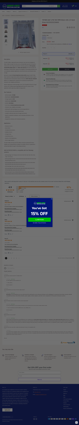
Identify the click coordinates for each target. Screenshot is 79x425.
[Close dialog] (51, 198)
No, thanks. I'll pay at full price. (39, 222)
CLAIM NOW (39, 219)
